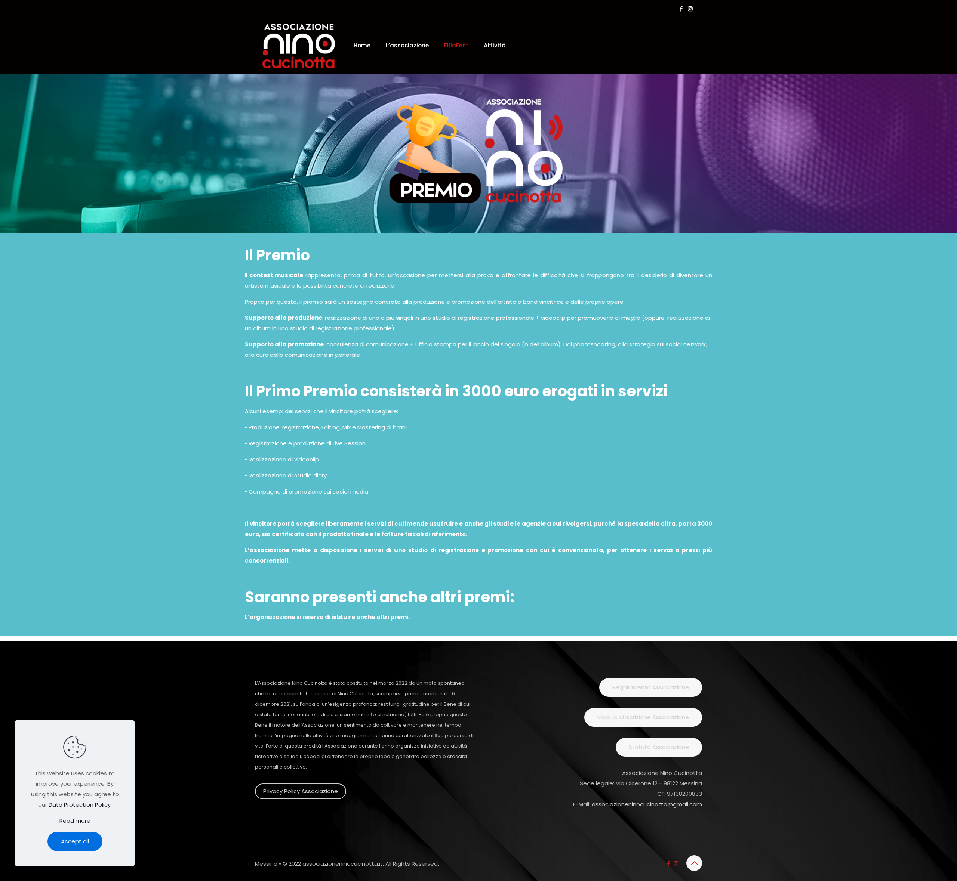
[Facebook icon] (681, 9)
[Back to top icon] (694, 863)
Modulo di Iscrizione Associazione (643, 717)
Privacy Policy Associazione (300, 791)
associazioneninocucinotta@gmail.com (647, 804)
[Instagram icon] (690, 9)
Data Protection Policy (80, 805)
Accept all (75, 841)
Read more (74, 821)
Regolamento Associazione (650, 687)
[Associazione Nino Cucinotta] (298, 46)
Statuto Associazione (659, 747)
